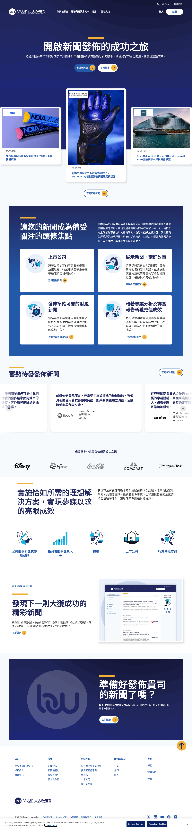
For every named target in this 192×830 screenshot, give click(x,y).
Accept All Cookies (157, 824)
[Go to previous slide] (9, 408)
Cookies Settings (135, 824)
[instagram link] (175, 817)
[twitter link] (148, 817)
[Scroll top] (181, 746)
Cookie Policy (51, 825)
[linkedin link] (155, 817)
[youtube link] (162, 817)
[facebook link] (168, 817)
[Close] (187, 824)
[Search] (158, 4)
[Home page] (27, 11)
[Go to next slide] (183, 408)
